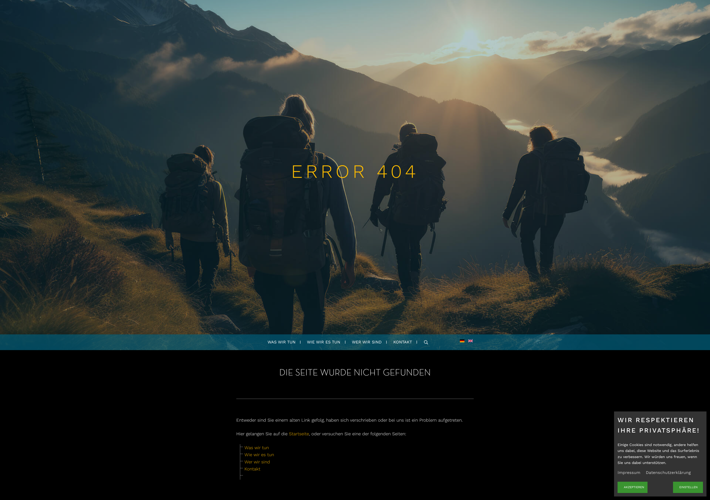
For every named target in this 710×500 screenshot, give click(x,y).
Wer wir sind (367, 342)
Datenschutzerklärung (668, 472)
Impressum (629, 472)
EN (470, 342)
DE (462, 342)
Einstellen (688, 487)
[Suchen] (426, 342)
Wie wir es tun (323, 342)
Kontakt (402, 342)
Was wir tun (281, 342)
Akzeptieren (634, 487)
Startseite (299, 433)
